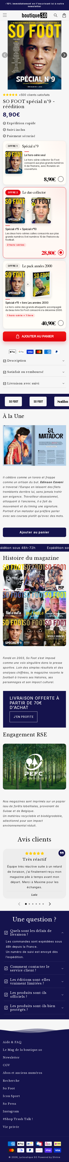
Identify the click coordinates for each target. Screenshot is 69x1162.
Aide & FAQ (12, 1042)
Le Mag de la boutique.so (22, 1050)
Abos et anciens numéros (22, 1073)
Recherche (11, 1080)
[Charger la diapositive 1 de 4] (38, 87)
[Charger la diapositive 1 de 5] (42, 87)
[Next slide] (50, 904)
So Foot (9, 1088)
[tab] (26, 904)
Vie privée (11, 1127)
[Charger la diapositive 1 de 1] (27, 87)
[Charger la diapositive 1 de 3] (35, 87)
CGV (6, 1065)
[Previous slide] (19, 904)
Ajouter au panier (38, 336)
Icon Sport (11, 1096)
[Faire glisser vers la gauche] (5, 55)
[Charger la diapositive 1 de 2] (31, 87)
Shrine (56, 1157)
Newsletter (11, 1057)
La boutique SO (28, 1157)
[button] (56, 15)
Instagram (11, 1111)
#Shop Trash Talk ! (18, 1119)
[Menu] (5, 15)
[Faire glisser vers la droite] (64, 55)
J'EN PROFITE (23, 716)
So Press (9, 1103)
